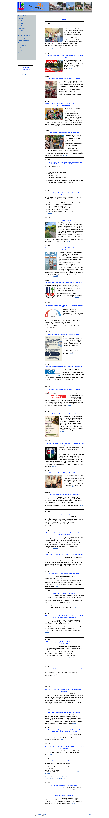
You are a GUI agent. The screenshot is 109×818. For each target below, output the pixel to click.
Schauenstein (25, 74)
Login (90, 814)
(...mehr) (54, 49)
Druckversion (40, 814)
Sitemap (44, 814)
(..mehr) (52, 754)
